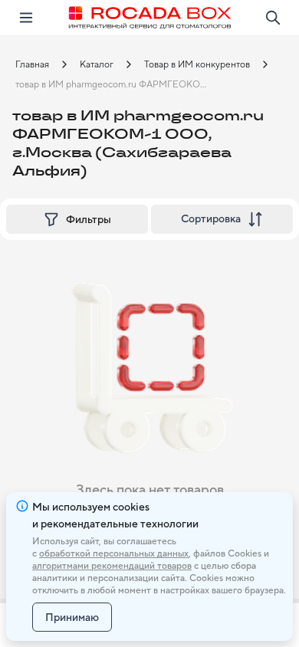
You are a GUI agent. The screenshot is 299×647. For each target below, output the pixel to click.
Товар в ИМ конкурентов (197, 64)
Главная (32, 64)
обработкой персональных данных (114, 553)
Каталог (96, 64)
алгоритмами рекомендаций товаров (112, 565)
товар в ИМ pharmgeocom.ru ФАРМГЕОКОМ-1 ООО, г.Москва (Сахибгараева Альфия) (118, 84)
